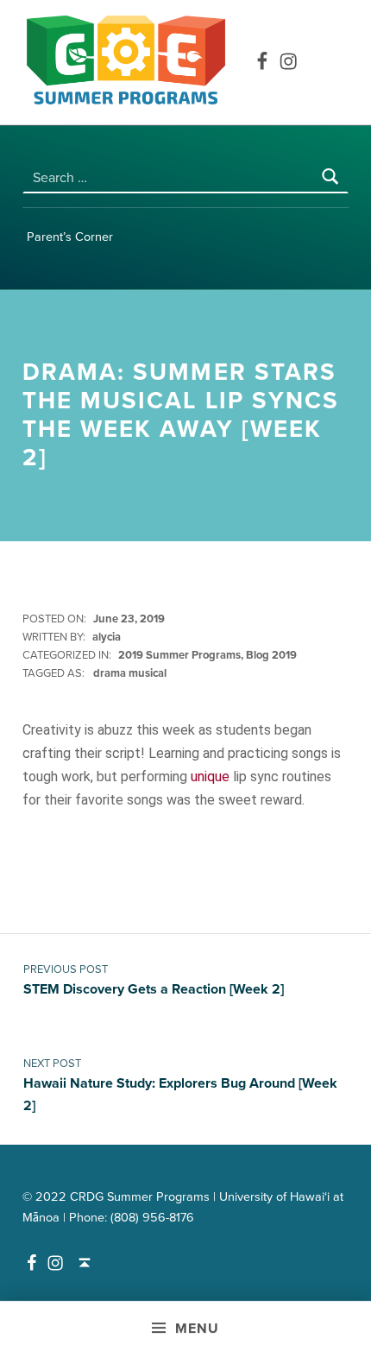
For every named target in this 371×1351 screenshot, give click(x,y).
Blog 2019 (271, 655)
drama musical (130, 673)
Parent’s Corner (70, 237)
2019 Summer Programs (179, 655)
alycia (106, 637)
